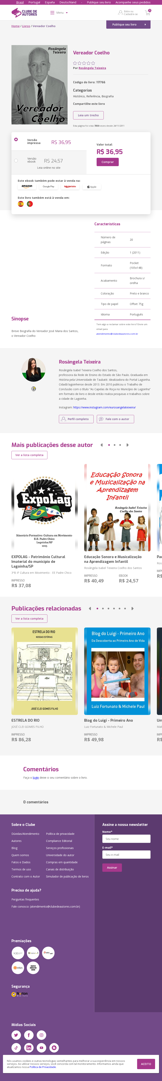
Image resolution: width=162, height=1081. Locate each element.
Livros (26, 26)
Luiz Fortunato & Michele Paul (103, 727)
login (36, 777)
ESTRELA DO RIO (25, 720)
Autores (16, 841)
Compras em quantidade (62, 862)
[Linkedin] (29, 1048)
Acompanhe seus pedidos (133, 2)
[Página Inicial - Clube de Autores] (24, 13)
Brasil (20, 2)
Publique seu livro (99, 2)
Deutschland (67, 2)
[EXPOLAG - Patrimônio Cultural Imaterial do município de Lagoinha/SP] (44, 507)
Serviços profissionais (60, 848)
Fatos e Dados (20, 862)
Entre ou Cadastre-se (131, 13)
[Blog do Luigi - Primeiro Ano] (117, 671)
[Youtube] (41, 1048)
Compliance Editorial (59, 841)
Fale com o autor (117, 419)
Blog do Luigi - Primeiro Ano (108, 720)
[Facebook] (29, 1035)
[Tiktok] (16, 1048)
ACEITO (146, 1064)
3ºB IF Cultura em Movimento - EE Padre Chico (41, 573)
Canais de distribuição (60, 869)
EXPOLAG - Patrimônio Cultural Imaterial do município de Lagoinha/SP (38, 562)
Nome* (107, 831)
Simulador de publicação (67, 876)
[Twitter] (16, 1035)
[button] (101, 445)
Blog (14, 848)
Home (15, 26)
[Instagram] (41, 1035)
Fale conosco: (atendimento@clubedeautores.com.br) (45, 906)
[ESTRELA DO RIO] (44, 671)
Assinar (112, 867)
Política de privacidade (60, 834)
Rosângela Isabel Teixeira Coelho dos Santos (113, 568)
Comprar (108, 162)
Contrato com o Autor (25, 876)
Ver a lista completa (29, 455)
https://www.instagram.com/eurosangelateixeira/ (104, 407)
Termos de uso (21, 869)
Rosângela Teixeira (92, 68)
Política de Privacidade (43, 1067)
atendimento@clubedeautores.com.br (117, 333)
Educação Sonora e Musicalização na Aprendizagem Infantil (113, 559)
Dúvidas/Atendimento (25, 834)
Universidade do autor (60, 855)
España (50, 2)
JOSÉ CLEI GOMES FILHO (27, 727)
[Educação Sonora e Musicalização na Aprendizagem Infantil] (117, 507)
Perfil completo (78, 419)
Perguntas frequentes (25, 899)
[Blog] (54, 1048)
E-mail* (107, 847)
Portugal (34, 2)
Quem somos (20, 855)
